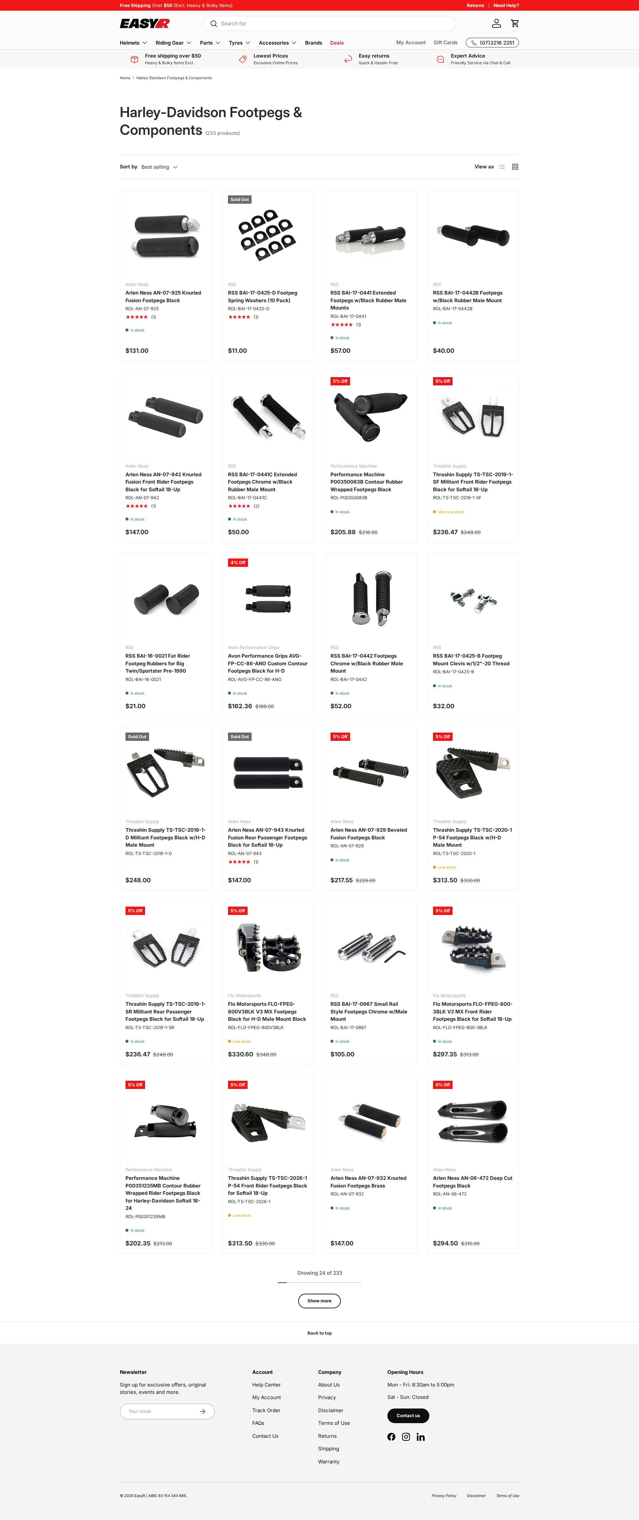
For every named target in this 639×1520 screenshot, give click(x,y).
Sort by (128, 166)
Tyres (236, 43)
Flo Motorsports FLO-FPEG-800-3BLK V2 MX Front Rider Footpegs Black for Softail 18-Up (473, 1011)
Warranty (328, 1461)
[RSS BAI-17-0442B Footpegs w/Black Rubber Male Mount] (473, 235)
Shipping (328, 1448)
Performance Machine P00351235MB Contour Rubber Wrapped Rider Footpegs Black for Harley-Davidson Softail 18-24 (163, 1193)
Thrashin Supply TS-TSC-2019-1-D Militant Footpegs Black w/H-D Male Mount (165, 837)
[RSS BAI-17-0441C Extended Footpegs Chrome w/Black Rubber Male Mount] (268, 417)
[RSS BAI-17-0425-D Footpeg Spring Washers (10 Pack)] (268, 235)
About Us (329, 1385)
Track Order (266, 1410)
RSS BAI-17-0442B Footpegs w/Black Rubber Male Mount (468, 297)
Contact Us (265, 1436)
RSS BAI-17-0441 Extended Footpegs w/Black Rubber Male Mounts (368, 300)
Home (125, 78)
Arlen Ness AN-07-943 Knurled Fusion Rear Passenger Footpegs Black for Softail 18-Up (267, 837)
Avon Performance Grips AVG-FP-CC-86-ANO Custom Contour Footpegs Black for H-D (268, 663)
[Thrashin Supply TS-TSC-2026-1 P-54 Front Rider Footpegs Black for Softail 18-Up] (268, 1121)
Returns (475, 5)
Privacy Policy (444, 1495)
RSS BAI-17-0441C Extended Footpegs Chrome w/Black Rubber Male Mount (262, 482)
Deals (337, 43)
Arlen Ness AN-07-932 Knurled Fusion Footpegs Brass (368, 1182)
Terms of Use (334, 1423)
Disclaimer (330, 1410)
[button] (515, 23)
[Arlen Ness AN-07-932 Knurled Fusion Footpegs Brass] (370, 1121)
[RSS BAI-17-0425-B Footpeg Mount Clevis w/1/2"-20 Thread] (473, 598)
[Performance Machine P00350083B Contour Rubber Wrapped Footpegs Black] (370, 417)
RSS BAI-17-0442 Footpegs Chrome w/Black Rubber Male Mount (366, 663)
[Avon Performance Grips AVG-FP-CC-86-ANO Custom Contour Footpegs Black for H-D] (268, 598)
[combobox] (329, 23)
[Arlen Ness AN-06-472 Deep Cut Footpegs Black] (473, 1121)
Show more (319, 1300)
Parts (206, 43)
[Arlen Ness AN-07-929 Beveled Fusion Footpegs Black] (370, 773)
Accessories (274, 43)
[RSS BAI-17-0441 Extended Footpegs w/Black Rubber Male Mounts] (370, 235)
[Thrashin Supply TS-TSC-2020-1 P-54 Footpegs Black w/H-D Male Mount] (473, 773)
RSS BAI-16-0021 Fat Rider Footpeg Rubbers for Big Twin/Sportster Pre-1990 (157, 663)
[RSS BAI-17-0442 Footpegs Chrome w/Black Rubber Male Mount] (370, 598)
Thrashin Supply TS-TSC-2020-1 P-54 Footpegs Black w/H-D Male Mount (472, 837)
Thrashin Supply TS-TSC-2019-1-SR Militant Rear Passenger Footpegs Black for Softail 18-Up (165, 1011)
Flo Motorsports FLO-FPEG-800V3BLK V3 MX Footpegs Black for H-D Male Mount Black (267, 1011)
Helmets (129, 43)
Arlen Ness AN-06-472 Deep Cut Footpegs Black (473, 1182)
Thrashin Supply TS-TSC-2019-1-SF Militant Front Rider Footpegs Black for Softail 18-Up (473, 482)
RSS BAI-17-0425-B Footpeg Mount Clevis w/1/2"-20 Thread (471, 660)
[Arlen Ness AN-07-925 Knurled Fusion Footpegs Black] (165, 235)
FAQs (258, 1423)
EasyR (139, 1495)
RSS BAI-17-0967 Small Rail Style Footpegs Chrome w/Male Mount (368, 1011)
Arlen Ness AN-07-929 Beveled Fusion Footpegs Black (368, 834)
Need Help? (506, 5)
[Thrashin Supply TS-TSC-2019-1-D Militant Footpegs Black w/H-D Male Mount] (165, 773)
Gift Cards (446, 42)
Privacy (327, 1397)
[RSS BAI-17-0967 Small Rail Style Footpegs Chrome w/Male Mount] (370, 947)
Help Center (266, 1385)
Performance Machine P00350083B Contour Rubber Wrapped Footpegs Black (366, 482)
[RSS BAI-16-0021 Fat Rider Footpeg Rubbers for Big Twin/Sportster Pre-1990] (165, 598)
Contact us (408, 1415)
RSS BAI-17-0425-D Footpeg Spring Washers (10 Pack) (262, 297)
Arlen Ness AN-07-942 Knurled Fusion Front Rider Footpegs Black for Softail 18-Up (163, 482)
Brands (313, 43)
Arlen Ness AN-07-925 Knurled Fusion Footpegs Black (163, 297)
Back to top (320, 1333)
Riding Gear (170, 43)
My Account (411, 42)
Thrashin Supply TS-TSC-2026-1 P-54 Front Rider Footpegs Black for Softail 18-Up (267, 1185)
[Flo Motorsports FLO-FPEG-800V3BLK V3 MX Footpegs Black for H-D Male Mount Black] (268, 947)
